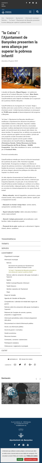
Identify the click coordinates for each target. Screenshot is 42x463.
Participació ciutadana (11, 343)
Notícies (4, 20)
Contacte (5, 2)
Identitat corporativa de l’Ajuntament (17, 289)
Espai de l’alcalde (10, 295)
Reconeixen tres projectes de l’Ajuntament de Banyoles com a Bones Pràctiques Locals (21, 266)
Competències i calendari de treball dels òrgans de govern (20, 303)
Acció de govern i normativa (13, 330)
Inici (3, 18)
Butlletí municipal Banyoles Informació (18, 283)
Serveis (5, 248)
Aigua (8, 292)
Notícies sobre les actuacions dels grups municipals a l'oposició (22, 276)
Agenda (9, 280)
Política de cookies (32, 456)
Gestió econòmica (10, 333)
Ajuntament (10, 18)
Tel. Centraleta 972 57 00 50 (21, 423)
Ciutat (4, 350)
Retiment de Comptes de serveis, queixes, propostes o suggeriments (18, 313)
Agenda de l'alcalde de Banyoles (14, 298)
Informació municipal (32, 18)
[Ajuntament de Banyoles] (6, 11)
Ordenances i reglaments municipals (16, 346)
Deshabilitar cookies (31, 459)
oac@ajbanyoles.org (21, 425)
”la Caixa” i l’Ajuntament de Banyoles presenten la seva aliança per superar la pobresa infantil (22, 271)
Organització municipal (11, 256)
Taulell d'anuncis (11, 286)
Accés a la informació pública (13, 326)
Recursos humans (10, 336)
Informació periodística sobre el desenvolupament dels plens (20, 319)
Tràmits (5, 244)
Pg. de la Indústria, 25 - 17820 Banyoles (21, 422)
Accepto (20, 459)
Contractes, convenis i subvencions (15, 339)
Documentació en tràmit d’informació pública (18, 323)
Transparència (9, 239)
